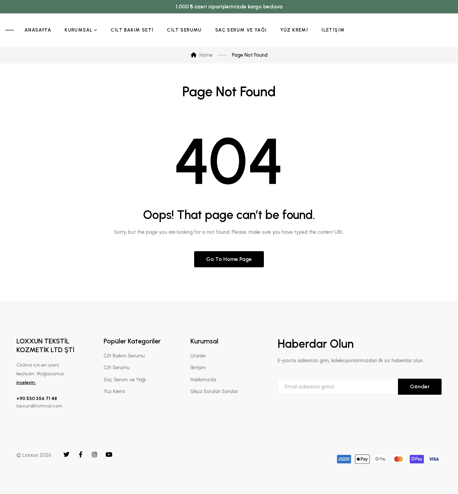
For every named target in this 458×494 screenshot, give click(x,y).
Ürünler (198, 356)
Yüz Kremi (114, 391)
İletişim (198, 368)
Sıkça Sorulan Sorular (214, 391)
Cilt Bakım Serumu (124, 356)
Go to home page (229, 259)
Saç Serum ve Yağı (125, 380)
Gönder (420, 386)
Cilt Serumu (117, 368)
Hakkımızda (203, 380)
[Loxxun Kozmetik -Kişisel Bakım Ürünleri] (9, 30)
